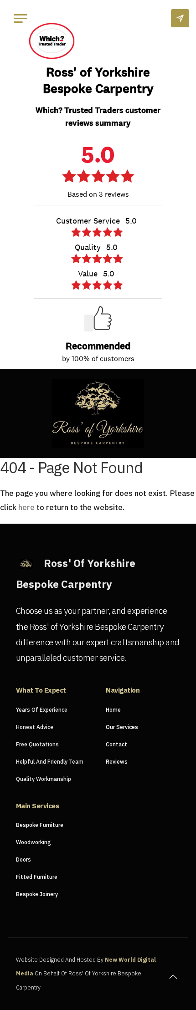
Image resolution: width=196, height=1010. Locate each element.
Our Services (122, 727)
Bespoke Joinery (37, 894)
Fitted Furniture (36, 876)
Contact (116, 744)
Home (113, 709)
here (26, 507)
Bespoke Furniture (39, 824)
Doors (23, 859)
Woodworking (33, 842)
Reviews (117, 761)
